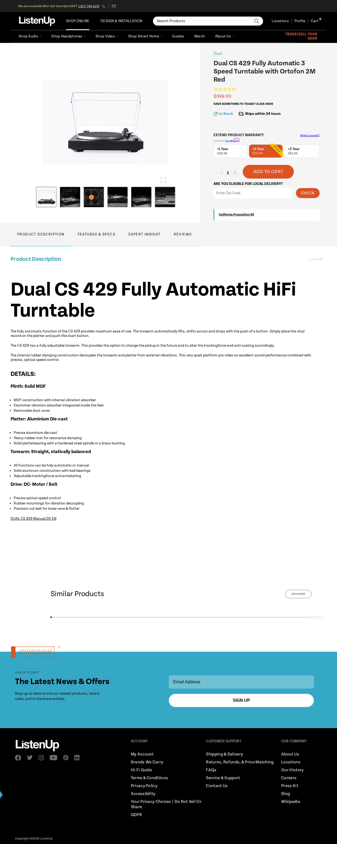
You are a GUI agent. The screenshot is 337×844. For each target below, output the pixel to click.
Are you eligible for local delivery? (248, 184)
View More (298, 594)
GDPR (136, 814)
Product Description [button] (41, 234)
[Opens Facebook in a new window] (19, 758)
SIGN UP (241, 700)
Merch (199, 36)
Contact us (114, 6)
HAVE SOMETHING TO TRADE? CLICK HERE (243, 104)
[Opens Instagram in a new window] (42, 757)
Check (308, 193)
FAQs (211, 770)
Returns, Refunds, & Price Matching (240, 762)
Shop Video (105, 36)
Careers (288, 778)
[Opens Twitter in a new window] (31, 757)
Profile (299, 21)
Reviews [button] (183, 234)
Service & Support (223, 778)
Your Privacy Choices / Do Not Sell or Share (166, 804)
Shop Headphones (66, 36)
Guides (178, 36)
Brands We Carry (147, 762)
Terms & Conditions (149, 778)
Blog (285, 793)
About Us (223, 36)
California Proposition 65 (236, 214)
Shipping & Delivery (224, 754)
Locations (280, 21)
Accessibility (143, 793)
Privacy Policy (144, 785)
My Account (142, 754)
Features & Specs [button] (96, 234)
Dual (218, 53)
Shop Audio (28, 36)
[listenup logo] (37, 21)
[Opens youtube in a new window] (55, 757)
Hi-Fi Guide (141, 770)
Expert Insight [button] (144, 234)
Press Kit (289, 785)
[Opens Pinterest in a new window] (67, 757)
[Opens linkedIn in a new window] (78, 757)
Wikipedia (290, 801)
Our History (292, 770)
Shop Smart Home (143, 36)
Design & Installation (121, 21)
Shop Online (77, 21)
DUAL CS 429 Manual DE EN (33, 519)
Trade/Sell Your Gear (301, 36)
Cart (315, 21)
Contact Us (217, 785)
